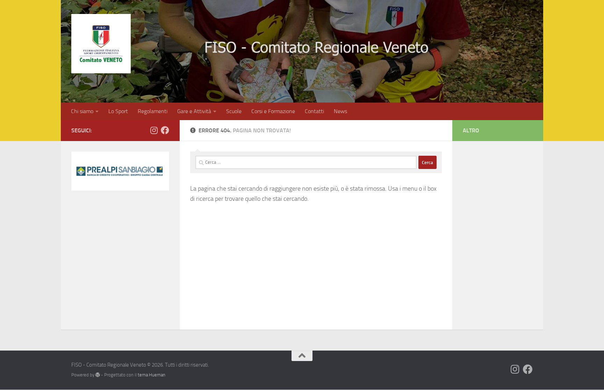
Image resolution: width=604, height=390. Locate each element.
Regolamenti (152, 111)
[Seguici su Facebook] (165, 130)
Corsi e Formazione (273, 111)
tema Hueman (151, 374)
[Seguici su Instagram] (154, 130)
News (340, 111)
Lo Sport (118, 111)
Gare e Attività (194, 111)
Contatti (314, 111)
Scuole (234, 111)
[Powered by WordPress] (97, 375)
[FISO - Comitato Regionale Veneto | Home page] (101, 43)
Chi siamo (82, 111)
